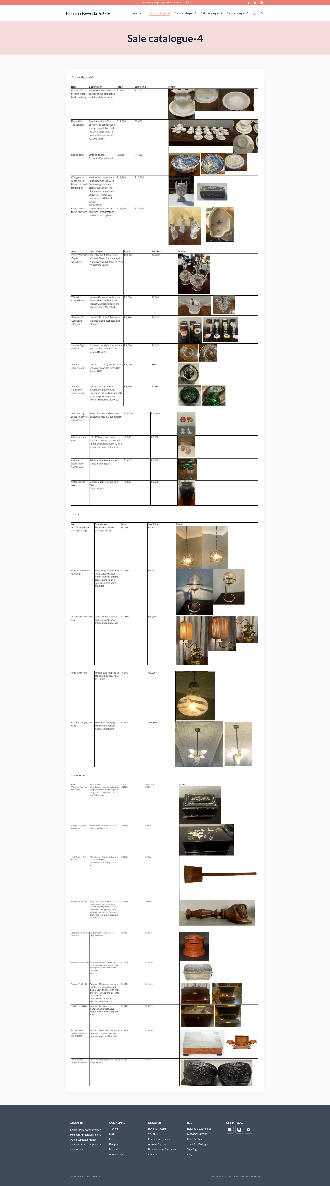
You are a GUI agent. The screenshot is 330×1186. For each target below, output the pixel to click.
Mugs (112, 1133)
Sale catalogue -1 (238, 13)
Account (138, 13)
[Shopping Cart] (254, 13)
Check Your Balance (159, 1138)
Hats (112, 1138)
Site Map (153, 1154)
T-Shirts (113, 1128)
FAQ (189, 1154)
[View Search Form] (261, 13)
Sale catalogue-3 (185, 13)
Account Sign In (157, 1144)
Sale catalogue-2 (211, 13)
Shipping (192, 1149)
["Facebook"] (249, 2)
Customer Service (197, 1133)
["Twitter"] (255, 2)
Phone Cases (116, 1154)
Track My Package (197, 1144)
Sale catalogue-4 (159, 13)
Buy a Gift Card (157, 1128)
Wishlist (153, 1133)
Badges (113, 1144)
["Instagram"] (261, 2)
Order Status (194, 1138)
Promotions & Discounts (162, 1149)
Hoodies (114, 1149)
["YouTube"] (248, 1130)
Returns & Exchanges (199, 1128)
